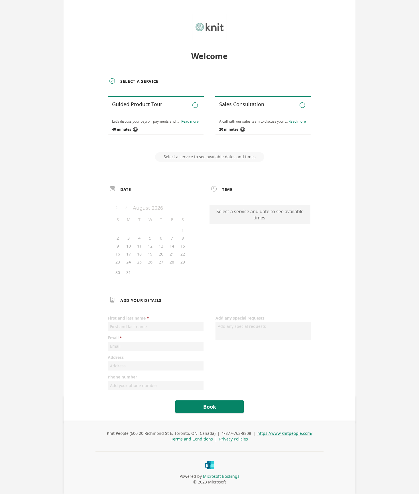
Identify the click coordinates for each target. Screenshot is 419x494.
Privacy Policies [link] (233, 439)
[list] (209, 120)
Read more (190, 122)
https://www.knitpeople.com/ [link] (284, 433)
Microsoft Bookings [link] (221, 476)
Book (209, 406)
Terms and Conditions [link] (192, 439)
